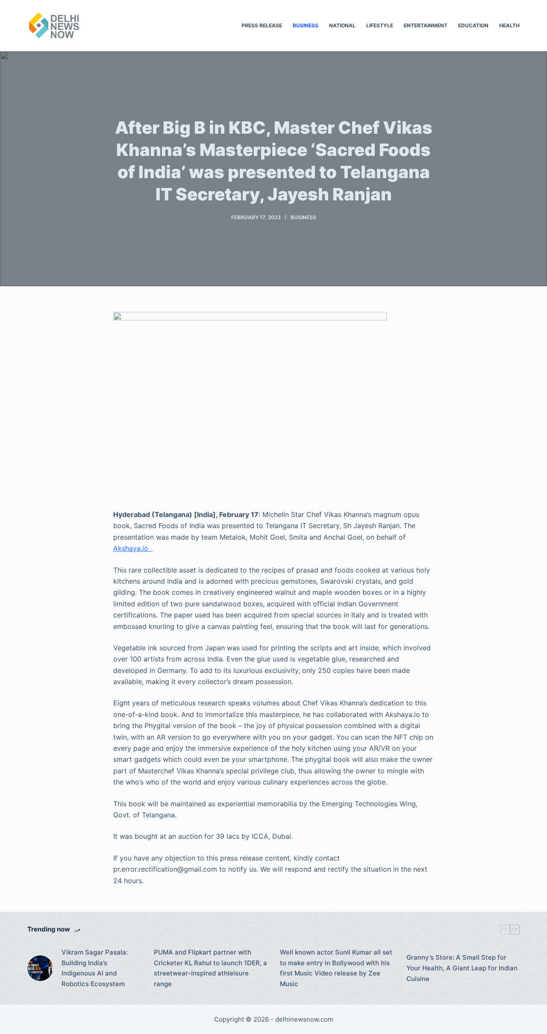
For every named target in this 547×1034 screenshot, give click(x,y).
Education (473, 25)
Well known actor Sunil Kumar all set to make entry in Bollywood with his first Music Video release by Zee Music (336, 968)
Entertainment (425, 25)
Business (305, 25)
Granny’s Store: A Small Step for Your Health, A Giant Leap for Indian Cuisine (462, 968)
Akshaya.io (133, 548)
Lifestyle (379, 25)
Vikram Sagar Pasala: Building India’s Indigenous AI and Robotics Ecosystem (95, 968)
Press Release (261, 25)
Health (509, 25)
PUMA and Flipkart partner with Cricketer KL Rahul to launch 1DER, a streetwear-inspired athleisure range (210, 968)
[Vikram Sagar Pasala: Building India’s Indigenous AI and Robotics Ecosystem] (40, 968)
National (342, 25)
